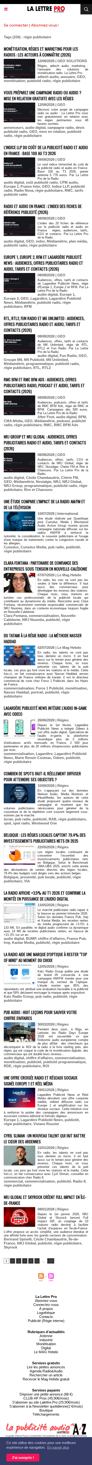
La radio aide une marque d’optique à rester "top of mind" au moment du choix (45, 957)
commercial (13, 1181)
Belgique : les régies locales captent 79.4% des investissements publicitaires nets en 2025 (45, 838)
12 (51, 1261)
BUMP (31, 938)
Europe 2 (11, 298)
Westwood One (44, 823)
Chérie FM (69, 478)
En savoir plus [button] (58, 1447)
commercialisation (44, 616)
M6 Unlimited (57, 360)
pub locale (46, 877)
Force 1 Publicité (49, 688)
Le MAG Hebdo (46, 1352)
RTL (36, 368)
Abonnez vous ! (45, 25)
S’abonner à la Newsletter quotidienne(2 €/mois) (46, 1406)
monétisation (14, 81)
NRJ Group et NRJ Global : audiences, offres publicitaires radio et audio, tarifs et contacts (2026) (45, 442)
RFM (28, 306)
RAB (52, 819)
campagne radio (60, 128)
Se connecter (16, 25)
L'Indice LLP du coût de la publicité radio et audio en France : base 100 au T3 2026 (46, 150)
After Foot (46, 417)
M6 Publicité (34, 360)
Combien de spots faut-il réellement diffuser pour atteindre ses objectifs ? (42, 776)
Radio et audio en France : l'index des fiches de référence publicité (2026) (43, 209)
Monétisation (46, 1344)
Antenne (46, 1336)
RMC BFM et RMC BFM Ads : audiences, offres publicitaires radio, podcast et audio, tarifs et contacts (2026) (44, 385)
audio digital (35, 128)
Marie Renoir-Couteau (33, 758)
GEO (81, 77)
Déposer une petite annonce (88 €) (46, 1394)
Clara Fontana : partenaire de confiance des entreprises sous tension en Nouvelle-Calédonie (45, 566)
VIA (27, 881)
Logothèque (46, 1313)
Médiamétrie (57, 241)
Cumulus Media (33, 547)
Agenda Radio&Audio (46, 1371)
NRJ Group (13, 486)
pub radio (56, 547)
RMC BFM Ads (66, 425)
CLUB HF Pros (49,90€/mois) (46, 1398)
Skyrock (10, 1247)
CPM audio (69, 182)
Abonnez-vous (46, 1301)
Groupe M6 (13, 360)
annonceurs (13, 128)
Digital (46, 1348)
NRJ (56, 482)
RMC (69, 190)
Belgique (11, 877)
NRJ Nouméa (33, 620)
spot (7, 823)
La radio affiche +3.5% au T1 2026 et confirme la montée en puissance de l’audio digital (44, 896)
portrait (37, 692)
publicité (73, 547)
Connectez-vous (46, 1305)
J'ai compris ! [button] (23, 1458)
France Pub (76, 938)
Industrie (46, 1340)
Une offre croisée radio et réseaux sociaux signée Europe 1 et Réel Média (40, 1081)
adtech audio (48, 77)
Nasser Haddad (16, 692)
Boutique (46, 1410)
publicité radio (39, 81)
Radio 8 (79, 1181)
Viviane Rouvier (46, 1124)
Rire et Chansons (38, 490)
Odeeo (58, 758)
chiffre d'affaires (51, 938)
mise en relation (52, 132)
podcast (63, 421)
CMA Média (13, 421)
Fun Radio (68, 356)
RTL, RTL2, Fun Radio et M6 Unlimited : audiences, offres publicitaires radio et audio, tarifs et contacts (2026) (44, 324)
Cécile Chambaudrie (42, 478)
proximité (28, 877)
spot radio (21, 823)
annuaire (68, 77)
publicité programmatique (64, 1062)
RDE (7, 1066)
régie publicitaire (66, 81)
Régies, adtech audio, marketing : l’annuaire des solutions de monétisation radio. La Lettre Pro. (63, 69)
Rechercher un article (46, 1375)
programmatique (39, 364)
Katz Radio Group (18, 996)
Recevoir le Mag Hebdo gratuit (46, 1379)
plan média (78, 241)
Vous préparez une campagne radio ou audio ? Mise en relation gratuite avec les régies (42, 95)
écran (8, 819)
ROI (46, 1066)
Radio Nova (23, 190)
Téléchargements (46, 1414)
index (40, 241)
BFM (82, 417)
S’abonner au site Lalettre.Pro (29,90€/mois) (46, 1402)
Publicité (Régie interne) (46, 1321)
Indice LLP (60, 186)
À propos (46, 1309)
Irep (7, 943)
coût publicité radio (42, 182)
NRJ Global (71, 482)
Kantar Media (23, 943)
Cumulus (11, 547)
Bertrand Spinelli (18, 1239)
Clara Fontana (15, 616)
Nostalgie (43, 482)
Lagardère (38, 298)
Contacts (46, 1317)
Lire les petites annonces (46, 1367)
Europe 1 (11, 186)
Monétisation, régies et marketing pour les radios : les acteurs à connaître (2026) (41, 52)
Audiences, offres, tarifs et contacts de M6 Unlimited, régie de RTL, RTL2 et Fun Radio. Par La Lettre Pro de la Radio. (63, 346)
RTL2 (46, 368)
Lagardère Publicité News (42, 1120)
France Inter (30, 186)
